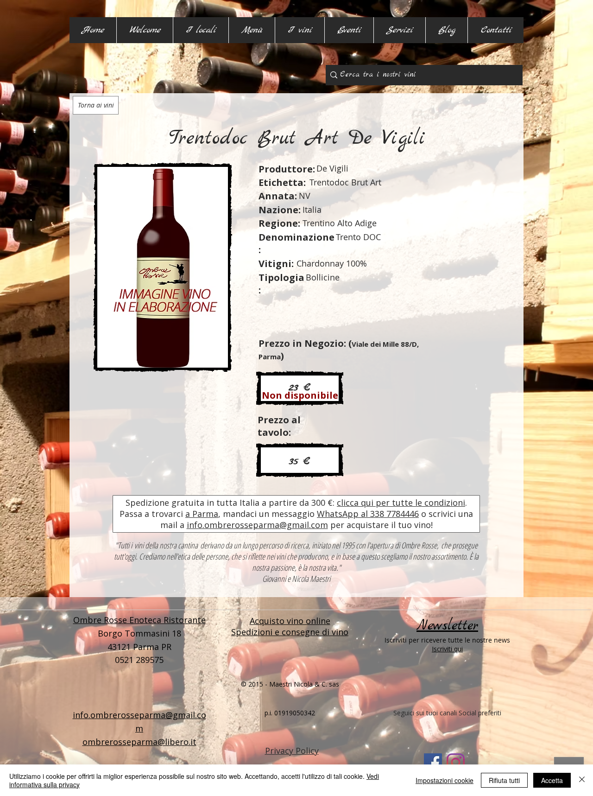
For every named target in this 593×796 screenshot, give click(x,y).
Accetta (552, 780)
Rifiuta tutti (504, 780)
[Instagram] (456, 762)
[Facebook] (433, 762)
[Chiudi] (581, 780)
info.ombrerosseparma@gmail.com (257, 524)
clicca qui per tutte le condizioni (401, 502)
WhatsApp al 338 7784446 (368, 513)
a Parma (201, 513)
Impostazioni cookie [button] (444, 780)
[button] (200, 30)
